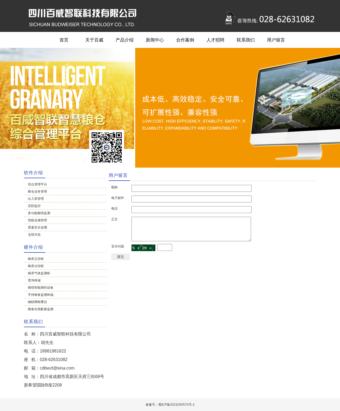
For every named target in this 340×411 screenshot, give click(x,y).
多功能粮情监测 (39, 213)
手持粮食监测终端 (40, 295)
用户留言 (276, 40)
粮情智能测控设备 (40, 287)
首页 (64, 40)
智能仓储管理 (37, 220)
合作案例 (185, 40)
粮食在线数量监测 (40, 309)
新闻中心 (155, 40)
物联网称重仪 (37, 302)
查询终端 (34, 280)
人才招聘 (215, 40)
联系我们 (246, 40)
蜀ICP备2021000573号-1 (176, 404)
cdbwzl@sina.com (57, 368)
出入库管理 (36, 199)
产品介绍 (125, 40)
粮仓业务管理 (37, 191)
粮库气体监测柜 (39, 273)
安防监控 (34, 206)
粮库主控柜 (36, 259)
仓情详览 (34, 234)
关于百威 (94, 40)
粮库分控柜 (36, 266)
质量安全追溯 (37, 227)
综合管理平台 (37, 184)
